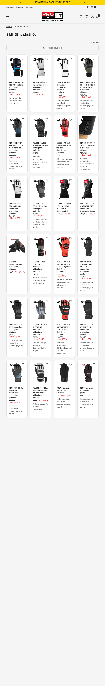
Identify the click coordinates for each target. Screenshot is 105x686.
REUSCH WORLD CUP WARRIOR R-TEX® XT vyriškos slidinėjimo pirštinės (63, 267)
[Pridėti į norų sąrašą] (23, 59)
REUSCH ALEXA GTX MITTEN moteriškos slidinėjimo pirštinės (86, 329)
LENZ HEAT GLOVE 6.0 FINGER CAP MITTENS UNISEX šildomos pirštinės (64, 207)
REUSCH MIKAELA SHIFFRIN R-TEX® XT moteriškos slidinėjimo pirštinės (87, 87)
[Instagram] (91, 7)
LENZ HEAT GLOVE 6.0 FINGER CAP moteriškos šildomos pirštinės (88, 207)
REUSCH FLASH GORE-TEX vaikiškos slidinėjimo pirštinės (39, 267)
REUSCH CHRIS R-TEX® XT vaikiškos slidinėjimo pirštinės (16, 86)
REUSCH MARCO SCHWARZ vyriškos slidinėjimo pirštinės (40, 146)
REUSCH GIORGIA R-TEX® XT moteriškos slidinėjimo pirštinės (40, 329)
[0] (96, 16)
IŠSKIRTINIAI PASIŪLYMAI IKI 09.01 (52, 2)
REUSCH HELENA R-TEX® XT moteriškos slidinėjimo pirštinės (63, 87)
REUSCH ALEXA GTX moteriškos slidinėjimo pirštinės (15, 328)
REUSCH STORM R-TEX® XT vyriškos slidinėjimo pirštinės (88, 146)
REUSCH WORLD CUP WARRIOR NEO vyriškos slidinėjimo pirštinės (64, 148)
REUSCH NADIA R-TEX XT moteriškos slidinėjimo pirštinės (40, 86)
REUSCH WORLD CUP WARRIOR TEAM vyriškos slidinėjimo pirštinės (63, 329)
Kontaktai (19, 7)
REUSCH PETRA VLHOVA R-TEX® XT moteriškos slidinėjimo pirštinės (16, 148)
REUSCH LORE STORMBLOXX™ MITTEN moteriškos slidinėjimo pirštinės (87, 268)
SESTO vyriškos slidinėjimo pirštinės (86, 390)
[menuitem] (10, 7)
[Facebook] (88, 7)
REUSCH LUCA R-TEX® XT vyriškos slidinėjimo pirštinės (40, 207)
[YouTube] (95, 7)
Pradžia (9, 26)
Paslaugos (10, 7)
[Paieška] (80, 16)
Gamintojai (29, 7)
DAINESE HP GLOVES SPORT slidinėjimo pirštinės (15, 265)
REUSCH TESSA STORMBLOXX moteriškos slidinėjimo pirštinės (15, 208)
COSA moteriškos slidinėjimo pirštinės (63, 390)
